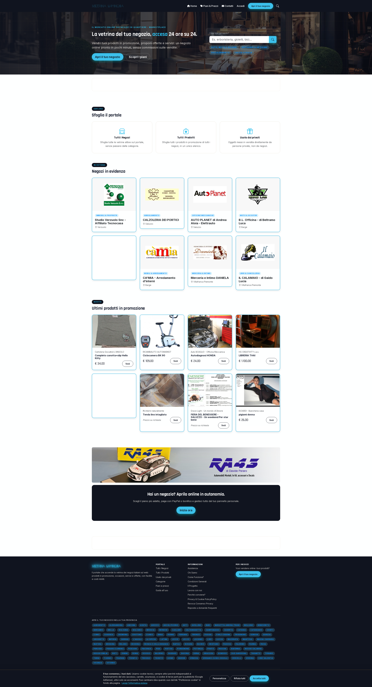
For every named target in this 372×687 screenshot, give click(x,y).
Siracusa (208, 653)
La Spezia (151, 639)
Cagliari (176, 630)
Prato (210, 649)
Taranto (255, 653)
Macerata (233, 639)
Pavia (263, 644)
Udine (170, 658)
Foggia (208, 635)
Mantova (247, 639)
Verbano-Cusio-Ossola (215, 658)
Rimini (125, 653)
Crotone (137, 635)
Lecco (186, 639)
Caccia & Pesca (243, 53)
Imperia (113, 639)
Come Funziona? (196, 577)
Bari (208, 625)
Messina (110, 644)
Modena (135, 644)
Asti (185, 625)
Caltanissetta (193, 630)
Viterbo (111, 663)
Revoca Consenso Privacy (200, 603)
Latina (164, 639)
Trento (133, 658)
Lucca (219, 639)
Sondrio (222, 653)
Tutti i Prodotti (162, 572)
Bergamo (98, 630)
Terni (96, 658)
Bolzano (137, 630)
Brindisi (163, 630)
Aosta (143, 625)
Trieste (159, 658)
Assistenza (193, 568)
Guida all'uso (162, 590)
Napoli (176, 644)
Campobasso (212, 630)
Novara (189, 644)
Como (97, 635)
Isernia (124, 639)
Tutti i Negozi (162, 568)
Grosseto (99, 639)
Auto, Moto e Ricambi (224, 47)
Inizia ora (186, 510)
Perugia (98, 649)
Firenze (196, 635)
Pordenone (183, 649)
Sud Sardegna (238, 653)
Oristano (214, 644)
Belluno (248, 625)
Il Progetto (193, 586)
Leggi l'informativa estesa (134, 683)
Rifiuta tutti (239, 678)
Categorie (160, 581)
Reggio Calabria (253, 649)
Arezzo (155, 625)
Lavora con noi (195, 590)
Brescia (150, 630)
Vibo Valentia (265, 658)
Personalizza (219, 678)
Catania (241, 630)
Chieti (270, 630)
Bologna (123, 630)
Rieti (114, 653)
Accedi (241, 6)
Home (193, 6)
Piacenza (146, 649)
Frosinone (240, 635)
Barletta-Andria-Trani (227, 625)
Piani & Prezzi (210, 6)
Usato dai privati (163, 577)
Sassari (172, 653)
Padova (227, 644)
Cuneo (149, 635)
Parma (252, 644)
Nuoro (200, 644)
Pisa (158, 649)
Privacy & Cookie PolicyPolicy (202, 599)
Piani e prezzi (162, 586)
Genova (254, 635)
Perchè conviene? (196, 594)
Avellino (196, 625)
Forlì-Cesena (223, 635)
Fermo (171, 635)
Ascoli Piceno (170, 625)
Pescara (132, 649)
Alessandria (116, 625)
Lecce (175, 639)
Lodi (209, 639)
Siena (196, 653)
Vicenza (98, 663)
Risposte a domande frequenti (202, 608)
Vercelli (236, 658)
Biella (111, 630)
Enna (160, 635)
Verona (250, 658)
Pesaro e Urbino (115, 649)
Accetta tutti (259, 678)
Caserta (228, 630)
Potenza (198, 649)
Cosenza (108, 635)
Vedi (127, 364)
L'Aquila (137, 639)
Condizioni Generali (197, 581)
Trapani (120, 658)
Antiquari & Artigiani (255, 47)
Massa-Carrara (265, 639)
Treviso (146, 658)
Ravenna (235, 649)
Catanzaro (256, 630)
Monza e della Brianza (156, 644)
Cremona (123, 635)
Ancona (131, 625)
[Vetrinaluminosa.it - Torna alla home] (108, 6)
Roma (135, 653)
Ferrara (183, 635)
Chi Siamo (192, 572)
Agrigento (99, 625)
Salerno (159, 653)
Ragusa (222, 649)
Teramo (269, 653)
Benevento (263, 625)
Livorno (198, 639)
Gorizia (267, 635)
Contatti (228, 6)
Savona (185, 653)
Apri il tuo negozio (260, 6)
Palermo (240, 644)
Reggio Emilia (101, 653)
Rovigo (146, 653)
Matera (97, 644)
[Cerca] (277, 6)
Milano (123, 644)
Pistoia (168, 649)
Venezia (194, 658)
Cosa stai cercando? (219, 33)
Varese (181, 658)
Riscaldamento (220, 53)
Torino (107, 658)
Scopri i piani (138, 57)
